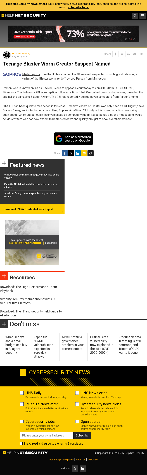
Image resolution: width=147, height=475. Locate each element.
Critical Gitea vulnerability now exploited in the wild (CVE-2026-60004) (101, 344)
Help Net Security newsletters (26, 4)
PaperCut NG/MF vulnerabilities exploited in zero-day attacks (43, 346)
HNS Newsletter (94, 393)
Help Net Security (21, 53)
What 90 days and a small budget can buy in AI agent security (16, 344)
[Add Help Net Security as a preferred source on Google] (141, 54)
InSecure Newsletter (41, 404)
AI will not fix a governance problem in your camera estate (73, 343)
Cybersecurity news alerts (101, 404)
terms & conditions (71, 443)
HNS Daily (33, 393)
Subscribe (82, 435)
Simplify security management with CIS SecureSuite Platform (28, 301)
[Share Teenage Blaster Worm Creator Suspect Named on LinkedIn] (128, 54)
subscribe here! (78, 7)
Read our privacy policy (61, 459)
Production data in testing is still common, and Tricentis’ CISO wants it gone (129, 344)
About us (80, 459)
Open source (91, 421)
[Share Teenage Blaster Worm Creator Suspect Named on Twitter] (122, 54)
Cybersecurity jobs (40, 421)
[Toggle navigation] (142, 16)
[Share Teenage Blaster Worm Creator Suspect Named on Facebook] (115, 54)
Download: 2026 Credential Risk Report (28, 209)
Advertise (93, 459)
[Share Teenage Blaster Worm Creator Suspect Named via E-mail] (135, 54)
